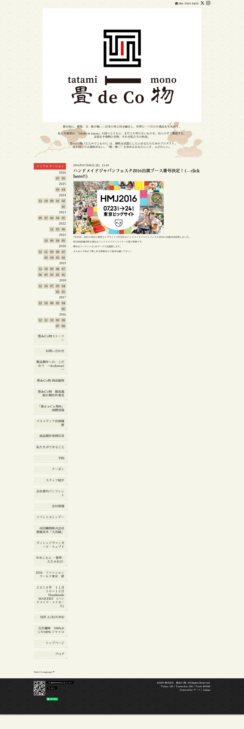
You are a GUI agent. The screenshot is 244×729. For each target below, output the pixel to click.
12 (40, 200)
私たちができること (50, 447)
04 (63, 189)
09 (57, 189)
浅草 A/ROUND (52, 617)
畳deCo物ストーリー (51, 338)
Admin (206, 690)
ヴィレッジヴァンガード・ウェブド (50, 545)
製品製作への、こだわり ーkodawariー (50, 366)
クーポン (58, 469)
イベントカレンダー (50, 517)
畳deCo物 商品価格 (50, 380)
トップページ (55, 643)
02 (63, 200)
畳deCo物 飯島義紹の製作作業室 (51, 393)
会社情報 (58, 506)
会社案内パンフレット (50, 493)
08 (51, 200)
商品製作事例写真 (51, 436)
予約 (61, 458)
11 (46, 251)
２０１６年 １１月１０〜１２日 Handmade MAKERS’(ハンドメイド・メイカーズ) (51, 597)
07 (57, 178)
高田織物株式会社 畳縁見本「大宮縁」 (51, 530)
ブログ (59, 654)
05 (63, 178)
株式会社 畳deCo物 (175, 683)
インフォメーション (50, 166)
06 (51, 218)
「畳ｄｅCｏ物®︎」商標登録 (51, 408)
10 (46, 200)
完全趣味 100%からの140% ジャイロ (50, 630)
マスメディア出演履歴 (50, 423)
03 (57, 200)
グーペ (196, 690)
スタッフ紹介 (55, 480)
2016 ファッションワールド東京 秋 (51, 574)
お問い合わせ (55, 351)
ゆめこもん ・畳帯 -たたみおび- (50, 559)
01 (63, 206)
